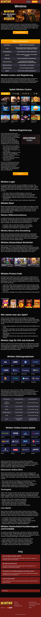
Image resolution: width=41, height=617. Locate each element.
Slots (35, 93)
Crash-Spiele (24, 93)
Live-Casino (14, 93)
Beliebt (4, 93)
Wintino (30, 607)
